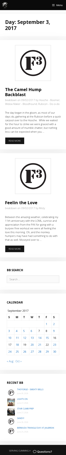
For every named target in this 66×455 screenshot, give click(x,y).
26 (24, 351)
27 (32, 351)
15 (47, 338)
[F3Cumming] (5, 5)
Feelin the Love (21, 202)
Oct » (18, 361)
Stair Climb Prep (25, 408)
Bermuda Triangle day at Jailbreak (35, 427)
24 (9, 351)
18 (17, 345)
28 (39, 351)
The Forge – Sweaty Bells (30, 389)
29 (47, 351)
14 (39, 338)
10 (9, 338)
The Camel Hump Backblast (23, 92)
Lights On (22, 399)
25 (17, 351)
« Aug (10, 361)
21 (39, 345)
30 (54, 351)
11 (17, 338)
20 (32, 345)
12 (24, 338)
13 (32, 338)
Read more (16, 141)
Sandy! (20, 418)
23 (54, 345)
